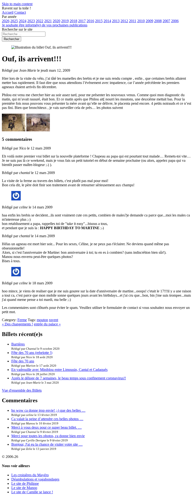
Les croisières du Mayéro (30, 475)
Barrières (18, 344)
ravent (53, 320)
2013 (116, 21)
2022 (39, 21)
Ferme (22, 320)
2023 (31, 21)
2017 (82, 21)
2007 (166, 21)
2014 (107, 21)
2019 (65, 21)
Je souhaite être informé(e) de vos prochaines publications (44, 25)
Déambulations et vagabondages (35, 479)
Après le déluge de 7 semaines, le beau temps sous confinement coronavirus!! (68, 378)
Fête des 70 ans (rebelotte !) (31, 353)
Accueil (7, 12)
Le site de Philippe (25, 483)
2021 (48, 21)
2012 (124, 21)
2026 (5, 21)
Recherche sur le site (17, 29)
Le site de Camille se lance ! (32, 492)
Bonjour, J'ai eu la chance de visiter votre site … (47, 444)
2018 (73, 21)
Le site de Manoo (24, 488)
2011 (132, 21)
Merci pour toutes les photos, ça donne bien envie (48, 436)
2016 (90, 21)
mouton (42, 320)
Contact (20, 12)
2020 (56, 21)
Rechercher (11, 39)
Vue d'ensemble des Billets (22, 390)
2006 (175, 21)
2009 (149, 21)
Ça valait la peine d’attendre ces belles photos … (47, 419)
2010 (141, 21)
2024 (22, 21)
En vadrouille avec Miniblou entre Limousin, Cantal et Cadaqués (59, 370)
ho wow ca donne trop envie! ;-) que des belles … (48, 410)
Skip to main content (17, 4)
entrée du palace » (47, 324)
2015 (99, 21)
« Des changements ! (17, 324)
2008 (158, 21)
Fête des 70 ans (22, 361)
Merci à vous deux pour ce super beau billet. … (46, 427)
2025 (14, 21)
